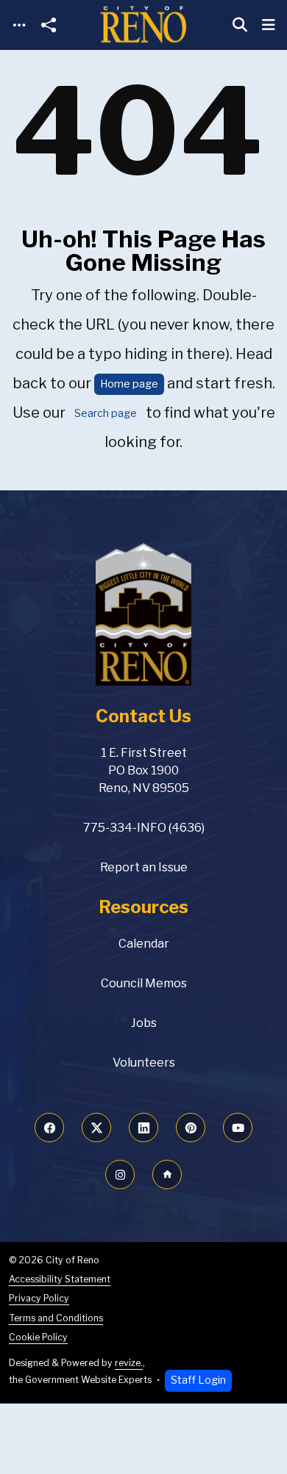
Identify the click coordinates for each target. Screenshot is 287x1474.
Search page (105, 413)
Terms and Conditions (56, 1318)
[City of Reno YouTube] (237, 1127)
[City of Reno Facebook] (49, 1127)
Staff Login (198, 1380)
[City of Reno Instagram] (120, 1174)
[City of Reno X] (96, 1127)
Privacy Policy (39, 1298)
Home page (129, 384)
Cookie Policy (38, 1337)
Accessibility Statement (59, 1279)
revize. (129, 1362)
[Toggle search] (240, 25)
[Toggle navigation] (19, 25)
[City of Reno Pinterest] (190, 1127)
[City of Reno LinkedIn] (143, 1127)
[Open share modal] (48, 25)
